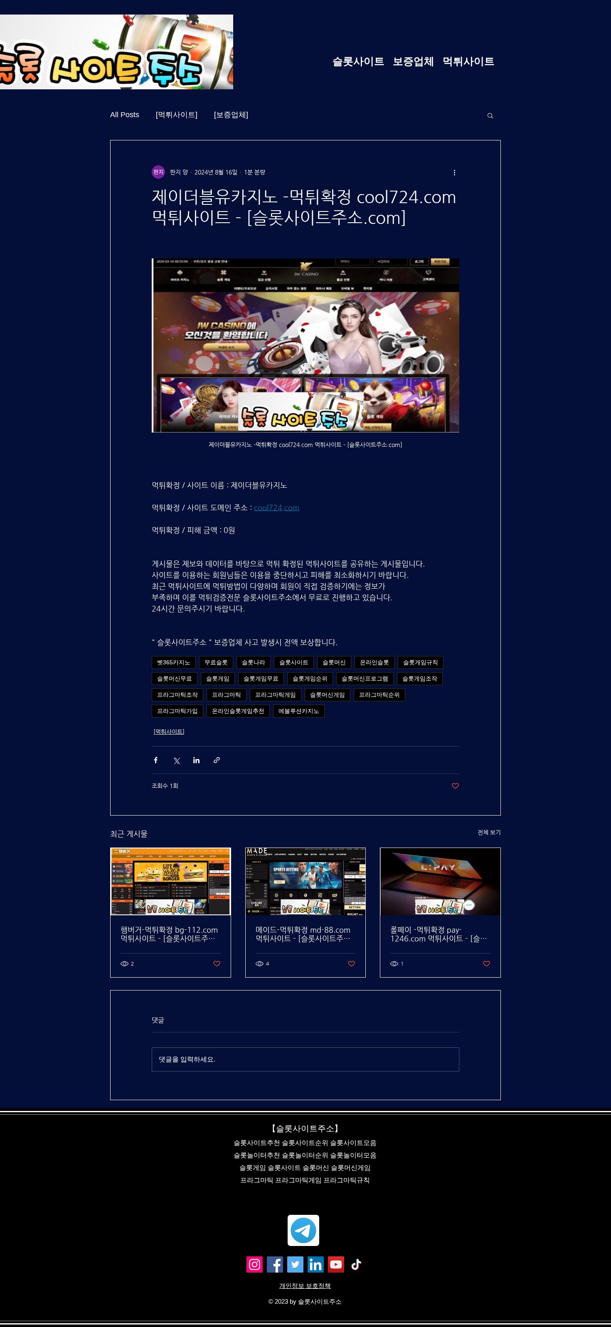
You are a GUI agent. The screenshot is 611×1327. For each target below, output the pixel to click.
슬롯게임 (217, 678)
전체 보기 (489, 832)
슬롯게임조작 (419, 678)
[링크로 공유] (217, 760)
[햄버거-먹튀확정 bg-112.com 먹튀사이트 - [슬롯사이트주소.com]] (171, 881)
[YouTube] (336, 1264)
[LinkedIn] (316, 1264)
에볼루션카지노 (298, 711)
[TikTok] (356, 1264)
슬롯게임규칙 (420, 662)
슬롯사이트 (293, 662)
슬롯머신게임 (327, 694)
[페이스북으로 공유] (156, 760)
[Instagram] (254, 1264)
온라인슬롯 (374, 662)
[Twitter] (295, 1264)
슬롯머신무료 (174, 678)
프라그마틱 (226, 694)
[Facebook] (275, 1264)
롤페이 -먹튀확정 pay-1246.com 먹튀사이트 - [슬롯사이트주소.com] (438, 934)
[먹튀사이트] (176, 115)
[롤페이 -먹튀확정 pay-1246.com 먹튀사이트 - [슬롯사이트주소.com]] (440, 881)
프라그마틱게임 (275, 694)
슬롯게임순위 (310, 678)
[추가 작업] (454, 172)
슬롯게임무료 (261, 678)
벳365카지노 (173, 662)
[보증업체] (231, 115)
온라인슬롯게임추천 (238, 711)
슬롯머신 (334, 662)
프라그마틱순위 (379, 694)
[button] (490, 115)
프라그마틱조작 (177, 694)
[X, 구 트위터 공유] (176, 760)
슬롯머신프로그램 (365, 678)
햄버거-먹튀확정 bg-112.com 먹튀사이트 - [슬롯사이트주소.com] (169, 934)
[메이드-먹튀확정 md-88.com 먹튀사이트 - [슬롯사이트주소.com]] (306, 881)
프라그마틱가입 (177, 711)
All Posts (124, 115)
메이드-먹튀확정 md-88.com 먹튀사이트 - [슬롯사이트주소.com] (303, 934)
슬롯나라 (253, 662)
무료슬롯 (216, 662)
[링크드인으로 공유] (196, 760)
